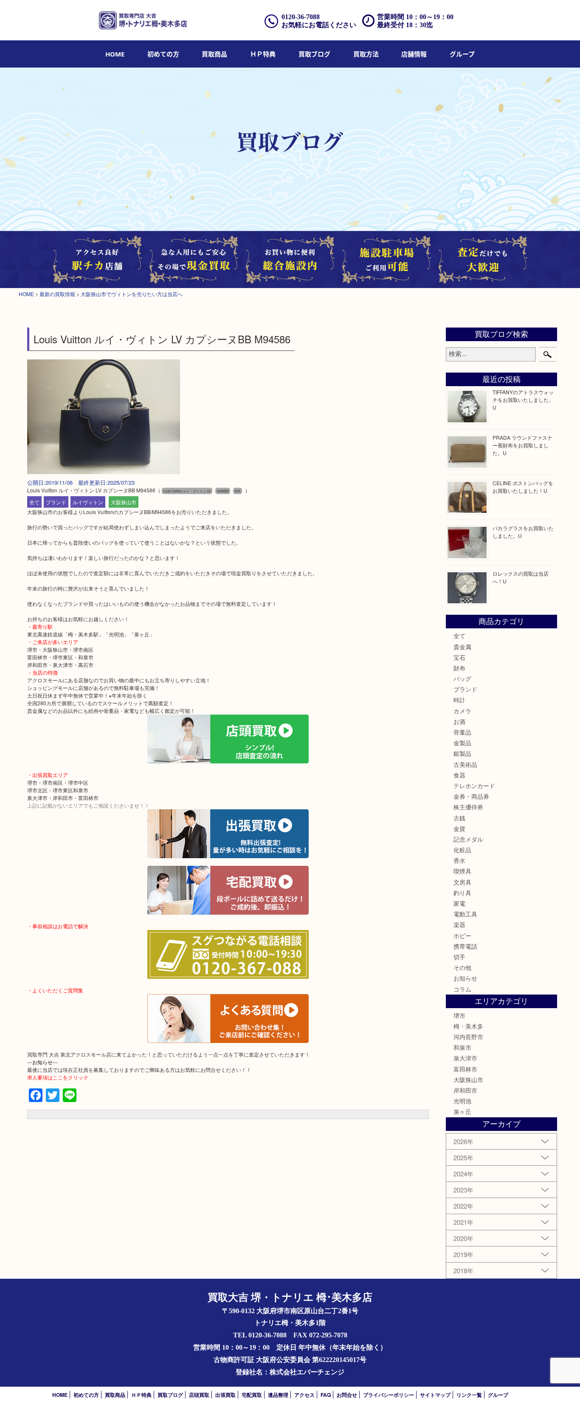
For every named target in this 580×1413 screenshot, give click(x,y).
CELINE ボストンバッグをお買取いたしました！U (523, 486)
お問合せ (347, 1395)
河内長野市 (468, 1036)
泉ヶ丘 (462, 1111)
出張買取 (225, 1395)
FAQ (326, 1395)
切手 (459, 956)
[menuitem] (115, 54)
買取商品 (214, 54)
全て (34, 502)
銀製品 (462, 753)
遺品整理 (278, 1395)
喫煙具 (462, 871)
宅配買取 (252, 1395)
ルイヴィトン (88, 502)
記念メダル (468, 839)
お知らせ (465, 978)
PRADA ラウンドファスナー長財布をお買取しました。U (522, 445)
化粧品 (462, 849)
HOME (114, 54)
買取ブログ (314, 54)
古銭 (459, 818)
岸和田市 (465, 1090)
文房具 (462, 882)
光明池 (462, 1100)
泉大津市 (465, 1058)
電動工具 (465, 914)
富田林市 (465, 1069)
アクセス (304, 1395)
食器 (459, 775)
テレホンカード (474, 785)
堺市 (459, 1015)
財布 (459, 668)
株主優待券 (468, 807)
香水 (459, 860)
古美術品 (465, 764)
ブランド (56, 502)
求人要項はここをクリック (57, 1077)
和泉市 (462, 1047)
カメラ (462, 710)
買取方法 (366, 54)
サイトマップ (435, 1395)
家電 (459, 903)
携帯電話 (465, 946)
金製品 (462, 742)
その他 (462, 967)
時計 (459, 699)
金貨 (459, 828)
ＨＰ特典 (263, 54)
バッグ (462, 678)
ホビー (462, 935)
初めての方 (163, 54)
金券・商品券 (471, 796)
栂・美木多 (468, 1026)
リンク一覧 (469, 1395)
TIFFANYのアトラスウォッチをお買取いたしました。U (523, 399)
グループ (462, 54)
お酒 (459, 721)
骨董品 (462, 732)
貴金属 (462, 646)
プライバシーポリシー (388, 1395)
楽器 (459, 924)
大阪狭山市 (123, 502)
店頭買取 (199, 1395)
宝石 (459, 657)
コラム (462, 989)
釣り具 (462, 892)
